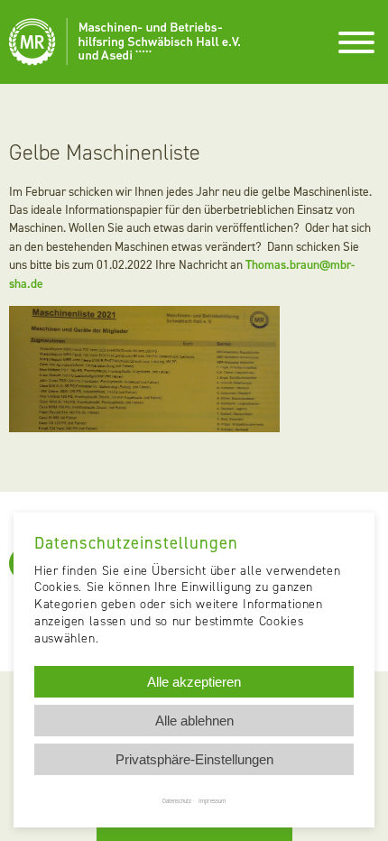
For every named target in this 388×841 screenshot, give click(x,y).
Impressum (212, 801)
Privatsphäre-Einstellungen (194, 759)
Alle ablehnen (194, 720)
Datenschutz (176, 801)
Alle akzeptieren (194, 681)
